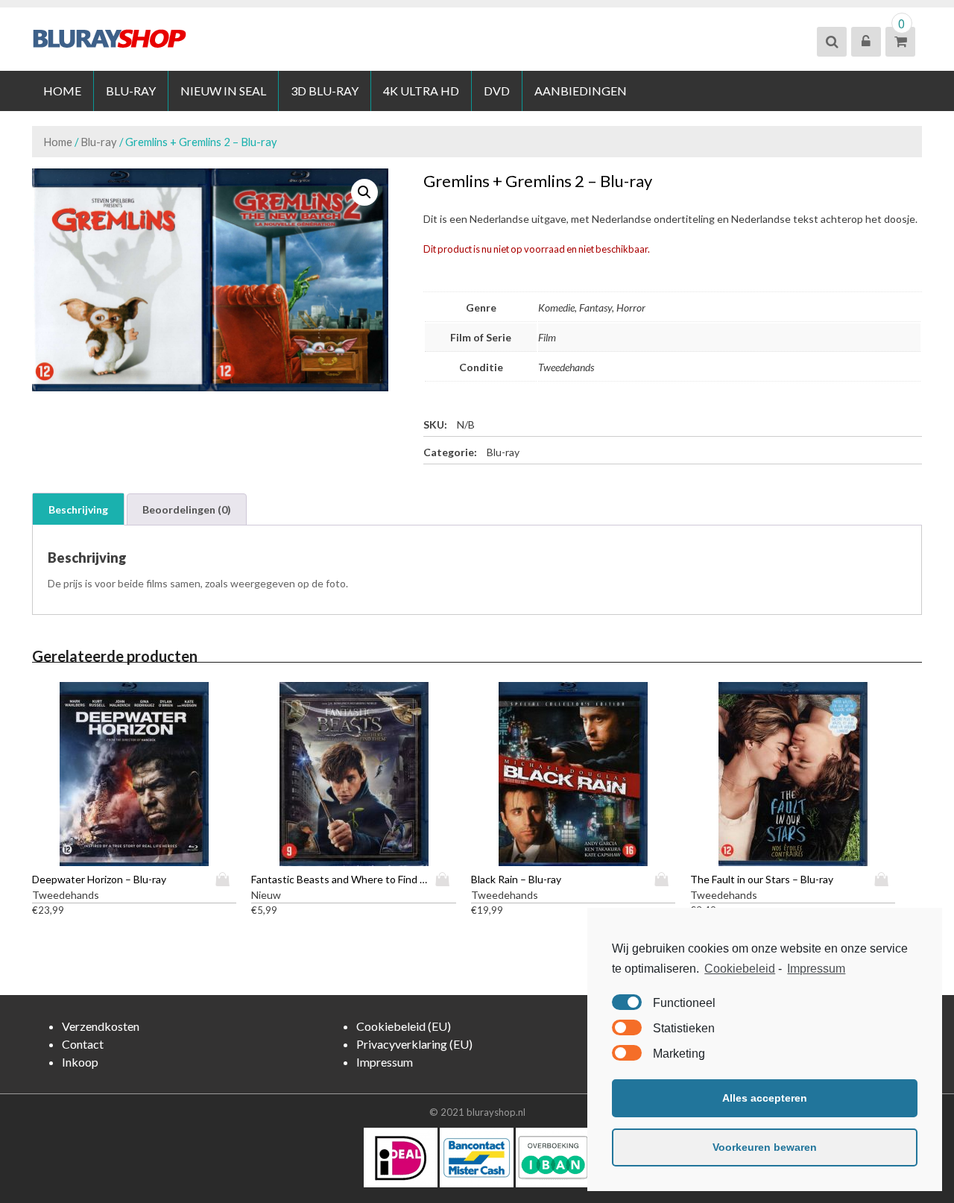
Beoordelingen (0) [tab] (186, 509)
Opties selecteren (225, 879)
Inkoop (80, 1062)
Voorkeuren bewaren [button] (765, 1147)
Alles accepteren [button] (764, 1098)
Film (547, 337)
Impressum (816, 968)
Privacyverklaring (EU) (414, 1044)
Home (62, 90)
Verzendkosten (100, 1026)
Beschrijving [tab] (78, 509)
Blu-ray (131, 90)
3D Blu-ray (324, 90)
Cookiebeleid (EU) (403, 1026)
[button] (364, 192)
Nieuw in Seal (223, 90)
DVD (497, 90)
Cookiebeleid (739, 968)
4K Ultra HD (421, 90)
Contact (83, 1044)
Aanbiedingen (580, 90)
